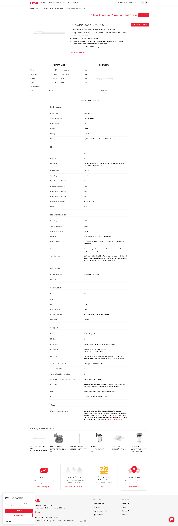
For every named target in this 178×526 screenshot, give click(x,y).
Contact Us (125, 511)
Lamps (58, 2)
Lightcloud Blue (98, 515)
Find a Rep (96, 507)
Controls (66, 2)
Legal (53, 521)
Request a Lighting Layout (101, 511)
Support (125, 515)
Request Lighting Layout (73, 486)
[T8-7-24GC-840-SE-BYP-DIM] (48, 33)
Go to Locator (133, 487)
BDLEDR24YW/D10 (76, 446)
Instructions (118, 15)
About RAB (125, 504)
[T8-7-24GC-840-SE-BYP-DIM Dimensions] (104, 78)
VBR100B (93, 446)
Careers (124, 507)
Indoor (43, 2)
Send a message (42, 487)
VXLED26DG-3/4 (136, 446)
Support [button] (132, 2)
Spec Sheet (144, 15)
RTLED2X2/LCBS (116, 446)
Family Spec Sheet (131, 15)
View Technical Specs (77, 52)
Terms (39, 521)
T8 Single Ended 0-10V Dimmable (52, 8)
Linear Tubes (34, 8)
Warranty (46, 521)
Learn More (103, 487)
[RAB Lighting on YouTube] (85, 521)
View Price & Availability (140, 24)
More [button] (74, 2)
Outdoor (51, 2)
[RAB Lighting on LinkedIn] (81, 521)
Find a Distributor (98, 504)
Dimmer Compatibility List (101, 15)
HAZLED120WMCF (56, 446)
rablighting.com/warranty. (114, 419)
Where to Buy (122, 2)
